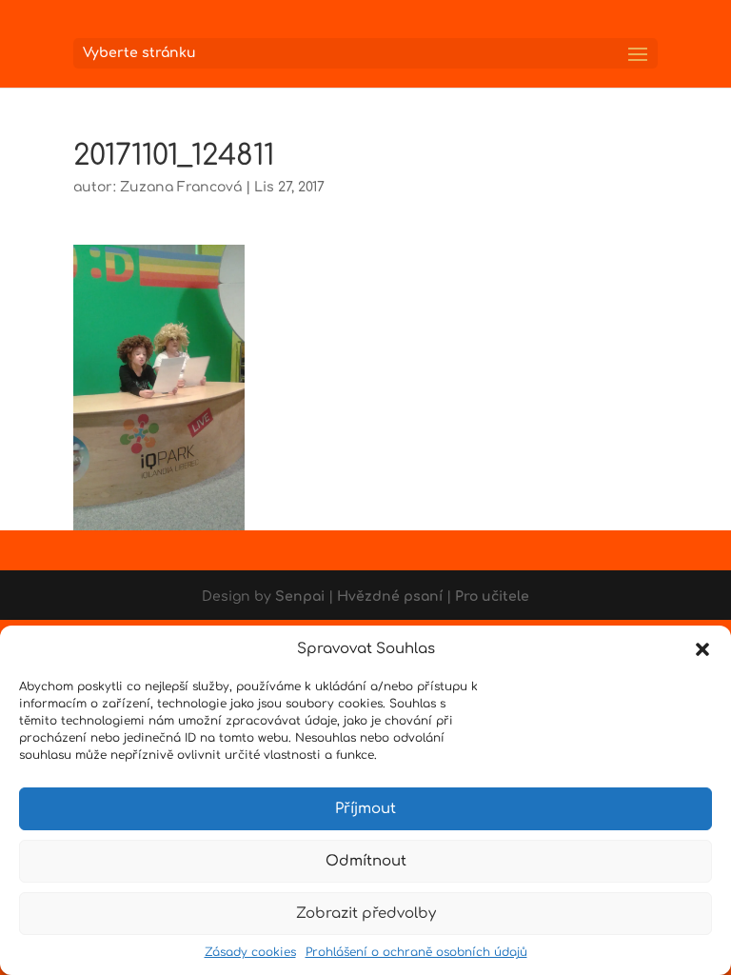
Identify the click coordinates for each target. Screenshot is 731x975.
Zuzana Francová (181, 187)
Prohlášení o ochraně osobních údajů (416, 952)
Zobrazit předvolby (366, 913)
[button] (702, 649)
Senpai (300, 596)
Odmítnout (366, 861)
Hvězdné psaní (390, 596)
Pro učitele (492, 596)
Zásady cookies (250, 952)
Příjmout (365, 809)
